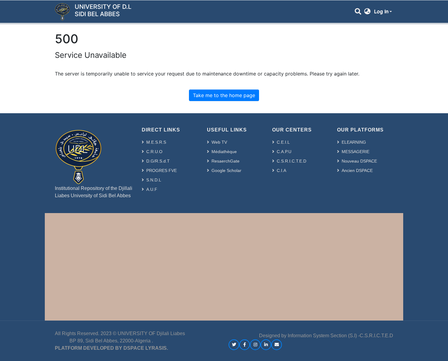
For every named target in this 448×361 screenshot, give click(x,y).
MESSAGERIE (355, 151)
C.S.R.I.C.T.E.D (291, 161)
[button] (367, 11)
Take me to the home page (224, 95)
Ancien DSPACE (357, 170)
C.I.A (281, 170)
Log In (381, 12)
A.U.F (151, 189)
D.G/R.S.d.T (158, 161)
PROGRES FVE (161, 170)
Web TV (219, 142)
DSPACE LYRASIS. (145, 348)
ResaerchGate (226, 161)
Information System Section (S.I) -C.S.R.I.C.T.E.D (340, 335)
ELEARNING (354, 142)
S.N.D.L (153, 179)
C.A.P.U (284, 151)
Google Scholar (226, 170)
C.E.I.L (283, 142)
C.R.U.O (154, 151)
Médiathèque (224, 151)
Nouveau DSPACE (359, 161)
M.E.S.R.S (156, 142)
